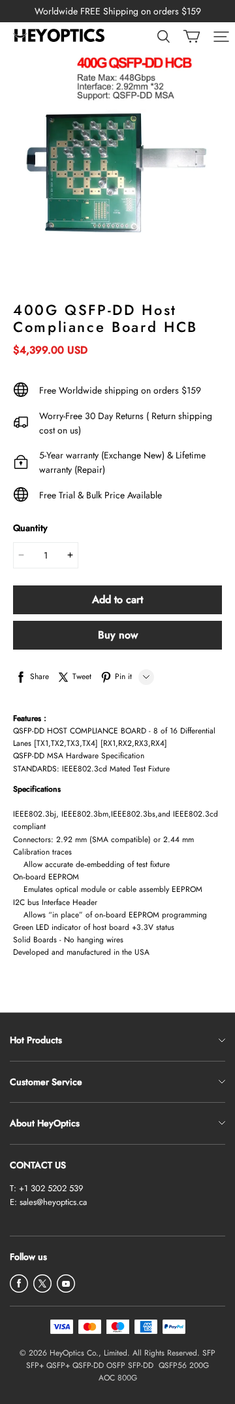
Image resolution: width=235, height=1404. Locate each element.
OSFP (115, 1365)
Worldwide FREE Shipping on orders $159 (118, 11)
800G (127, 1378)
